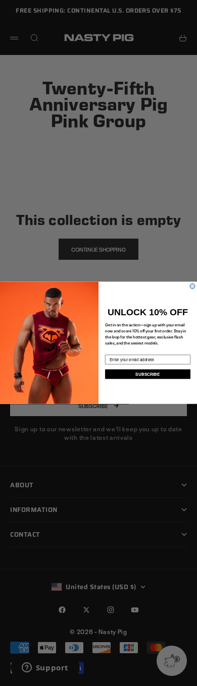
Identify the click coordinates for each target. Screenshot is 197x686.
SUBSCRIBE (147, 374)
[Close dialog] (192, 286)
